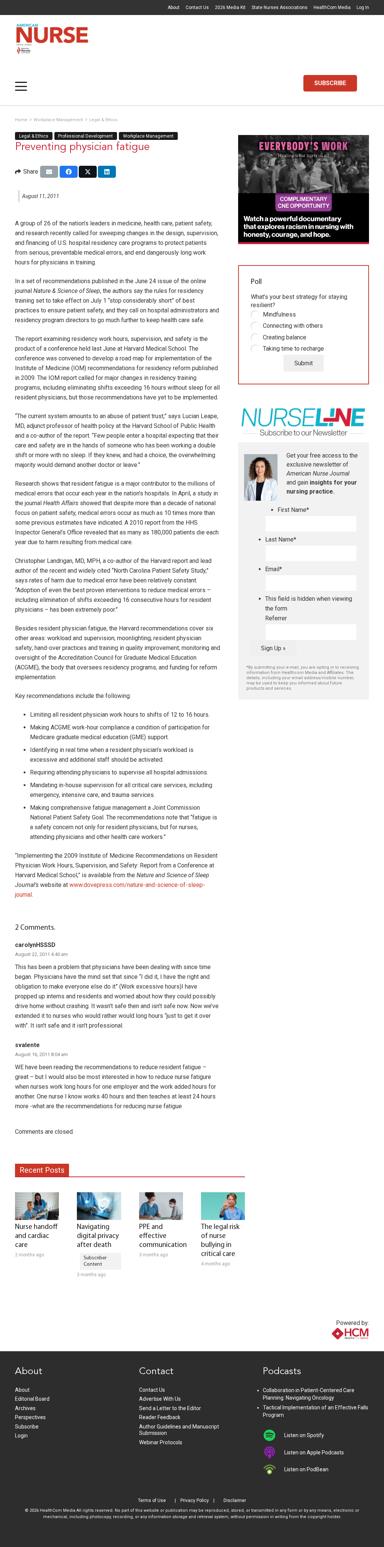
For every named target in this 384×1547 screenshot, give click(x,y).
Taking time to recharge (293, 348)
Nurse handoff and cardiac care (36, 1236)
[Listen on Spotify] (273, 1435)
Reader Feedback (159, 1417)
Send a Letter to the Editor (170, 1408)
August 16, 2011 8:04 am (41, 1054)
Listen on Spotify (304, 1435)
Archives (25, 1408)
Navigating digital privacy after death (98, 1236)
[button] (21, 86)
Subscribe (27, 1427)
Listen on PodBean (306, 1469)
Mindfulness (279, 314)
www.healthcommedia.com (334, 1346)
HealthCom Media (332, 7)
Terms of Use (152, 1500)
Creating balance (284, 337)
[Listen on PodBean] (273, 1469)
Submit (303, 363)
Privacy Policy (194, 1500)
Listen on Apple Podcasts (314, 1452)
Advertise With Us (160, 1399)
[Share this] (69, 172)
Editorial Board (32, 1399)
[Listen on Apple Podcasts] (273, 1452)
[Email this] (49, 172)
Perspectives (30, 1417)
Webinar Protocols (160, 1442)
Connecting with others (293, 325)
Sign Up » (273, 648)
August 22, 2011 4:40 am (41, 954)
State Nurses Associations (280, 7)
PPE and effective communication (163, 1236)
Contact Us (197, 7)
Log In (363, 7)
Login (21, 1436)
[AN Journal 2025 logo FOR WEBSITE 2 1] (52, 41)
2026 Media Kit (230, 7)
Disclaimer (235, 1500)
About (174, 7)
